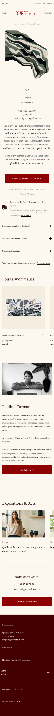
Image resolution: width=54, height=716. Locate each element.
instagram (6, 689)
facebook (18, 689)
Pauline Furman (26, 24)
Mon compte (47, 3)
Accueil (16, 24)
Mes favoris (37, 3)
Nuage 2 (37, 24)
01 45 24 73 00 (27, 583)
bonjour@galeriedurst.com (27, 589)
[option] (27, 55)
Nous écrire (7, 647)
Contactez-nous (43, 263)
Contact (48, 13)
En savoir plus (26, 215)
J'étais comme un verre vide (13, 335)
